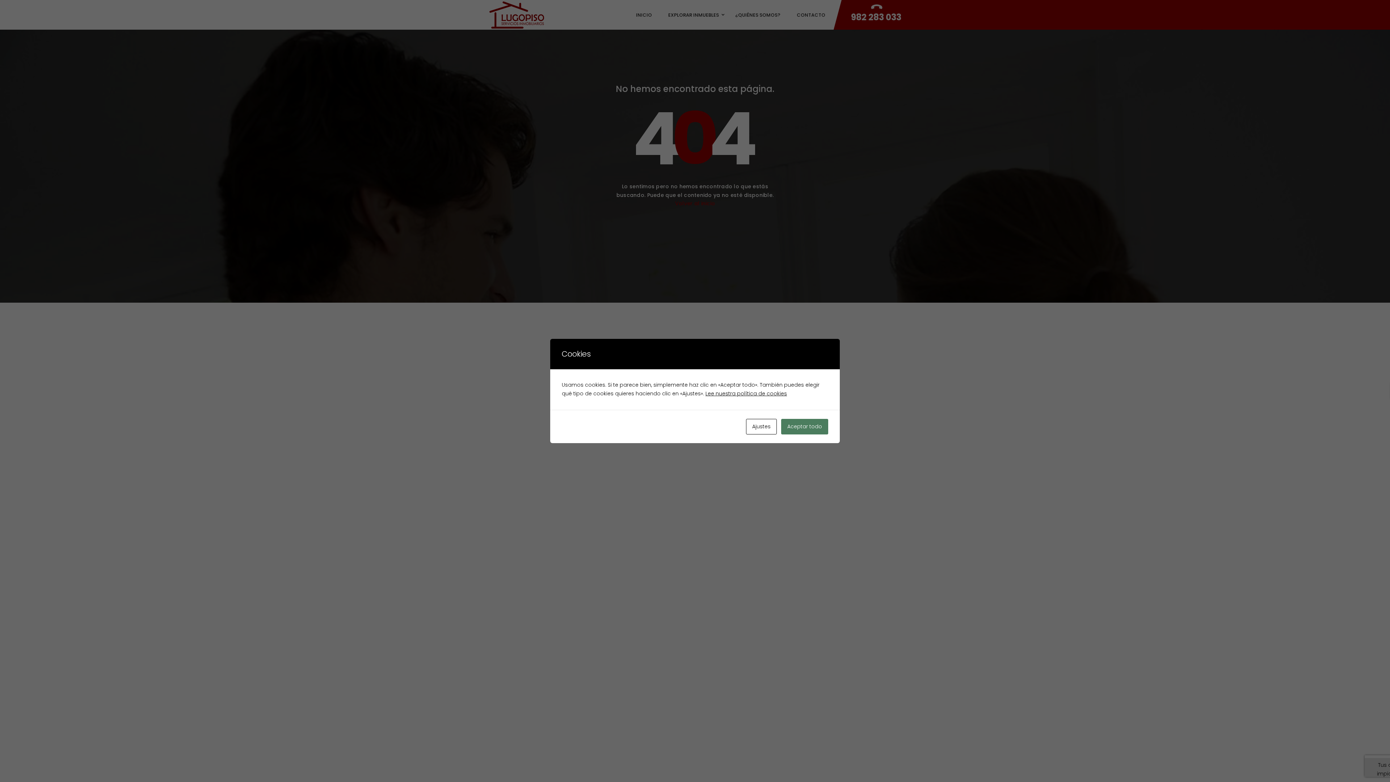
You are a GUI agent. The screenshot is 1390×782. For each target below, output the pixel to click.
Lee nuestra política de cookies (746, 393)
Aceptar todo (804, 426)
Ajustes (761, 426)
